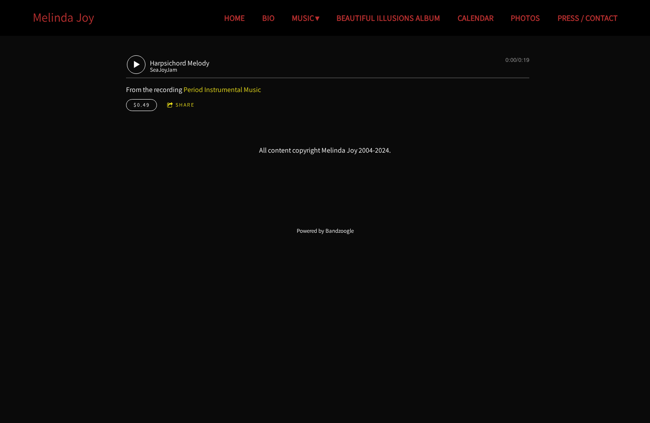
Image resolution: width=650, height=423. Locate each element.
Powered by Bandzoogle (325, 231)
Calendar (475, 18)
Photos (525, 18)
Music (303, 18)
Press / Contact (588, 18)
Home (234, 18)
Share (185, 104)
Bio (268, 18)
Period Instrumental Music (222, 89)
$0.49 (142, 104)
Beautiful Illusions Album (388, 18)
